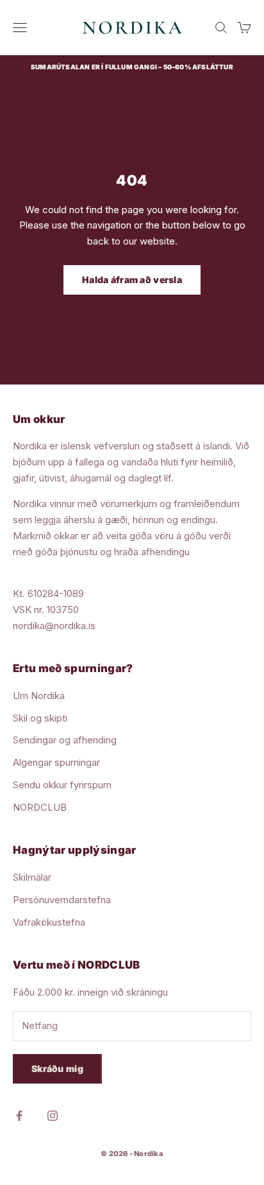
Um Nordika (39, 695)
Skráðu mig (57, 1068)
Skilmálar (32, 877)
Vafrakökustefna (49, 922)
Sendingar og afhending (65, 740)
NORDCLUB (40, 807)
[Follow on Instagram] (52, 1115)
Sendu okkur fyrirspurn (62, 785)
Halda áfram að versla (132, 279)
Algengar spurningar (56, 762)
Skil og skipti (40, 718)
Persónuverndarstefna (62, 900)
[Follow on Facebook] (19, 1115)
